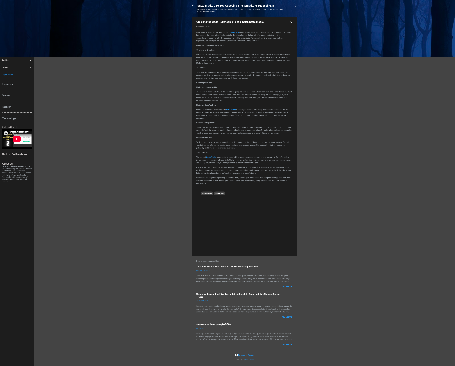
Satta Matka (231, 110)
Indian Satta (234, 32)
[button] (290, 22)
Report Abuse (7, 75)
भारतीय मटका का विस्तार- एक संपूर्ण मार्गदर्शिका (213, 324)
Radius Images (249, 360)
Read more (287, 287)
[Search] (295, 6)
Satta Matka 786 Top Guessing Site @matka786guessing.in (235, 5)
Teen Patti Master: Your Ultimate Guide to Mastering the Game (227, 266)
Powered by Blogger (246, 355)
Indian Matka (207, 193)
